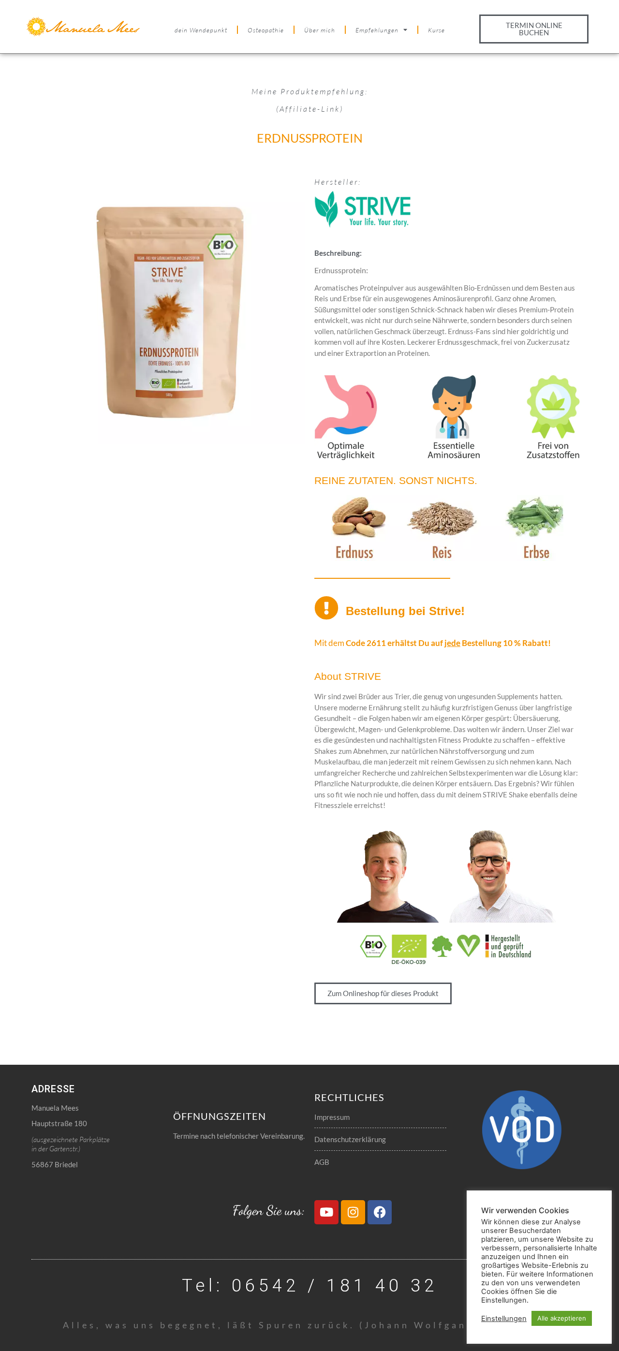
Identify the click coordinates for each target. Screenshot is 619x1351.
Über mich (319, 30)
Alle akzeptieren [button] (561, 1318)
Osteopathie (266, 30)
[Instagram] (353, 1212)
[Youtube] (326, 1212)
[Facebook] (380, 1212)
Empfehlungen (376, 30)
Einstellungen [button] (504, 1318)
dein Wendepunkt (201, 30)
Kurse (436, 30)
